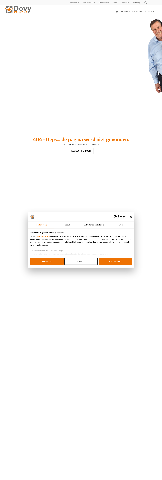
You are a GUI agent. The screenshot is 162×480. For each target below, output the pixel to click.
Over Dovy (103, 3)
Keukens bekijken (81, 151)
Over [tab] (121, 225)
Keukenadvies (88, 3)
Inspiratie (74, 3)
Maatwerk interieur (143, 11)
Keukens (125, 11)
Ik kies (79, 261)
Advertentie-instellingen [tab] (94, 225)
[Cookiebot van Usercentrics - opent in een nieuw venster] (115, 217)
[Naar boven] (154, 474)
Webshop (136, 3)
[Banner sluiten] (131, 217)
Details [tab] (68, 225)
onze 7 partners (43, 236)
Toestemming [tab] (41, 225)
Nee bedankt (47, 261)
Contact (124, 3)
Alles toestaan (115, 261)
